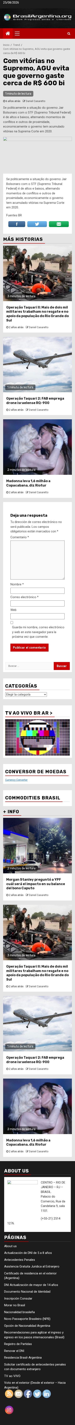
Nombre (17, 584)
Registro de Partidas (18, 1344)
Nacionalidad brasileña (19, 1312)
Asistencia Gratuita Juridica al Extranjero (31, 1266)
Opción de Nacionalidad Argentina (27, 1326)
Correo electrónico (24, 597)
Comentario (19, 537)
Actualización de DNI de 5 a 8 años (28, 1253)
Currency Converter (16, 779)
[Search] (68, 33)
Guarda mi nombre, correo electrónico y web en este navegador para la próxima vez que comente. (38, 632)
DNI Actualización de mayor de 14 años (31, 1285)
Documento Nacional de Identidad (27, 1291)
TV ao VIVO (12, 1376)
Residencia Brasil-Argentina (23, 1357)
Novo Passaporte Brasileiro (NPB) (27, 1319)
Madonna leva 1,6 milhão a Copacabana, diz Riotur (28, 483)
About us (10, 1246)
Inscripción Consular (18, 1298)
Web (13, 610)
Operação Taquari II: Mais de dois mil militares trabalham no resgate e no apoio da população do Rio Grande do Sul (37, 313)
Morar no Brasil (14, 1305)
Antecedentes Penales (19, 1260)
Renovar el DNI (14, 1351)
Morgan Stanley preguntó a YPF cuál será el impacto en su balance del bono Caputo (35, 884)
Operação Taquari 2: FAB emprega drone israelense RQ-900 (35, 400)
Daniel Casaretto (35, 101)
